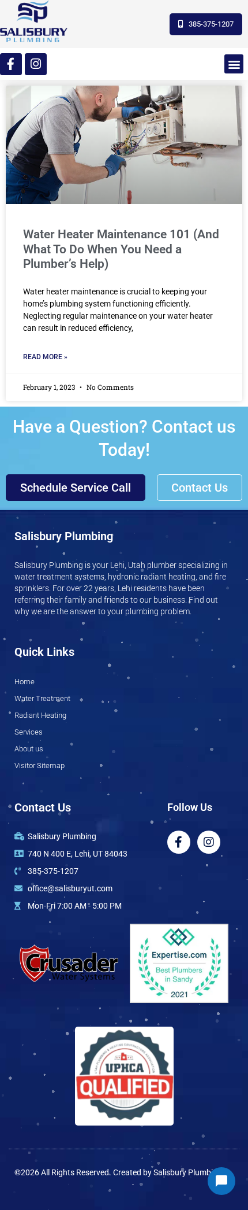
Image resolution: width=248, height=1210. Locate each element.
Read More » (45, 357)
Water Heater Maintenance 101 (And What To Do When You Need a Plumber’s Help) (121, 248)
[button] (233, 63)
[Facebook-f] (11, 64)
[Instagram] (36, 64)
